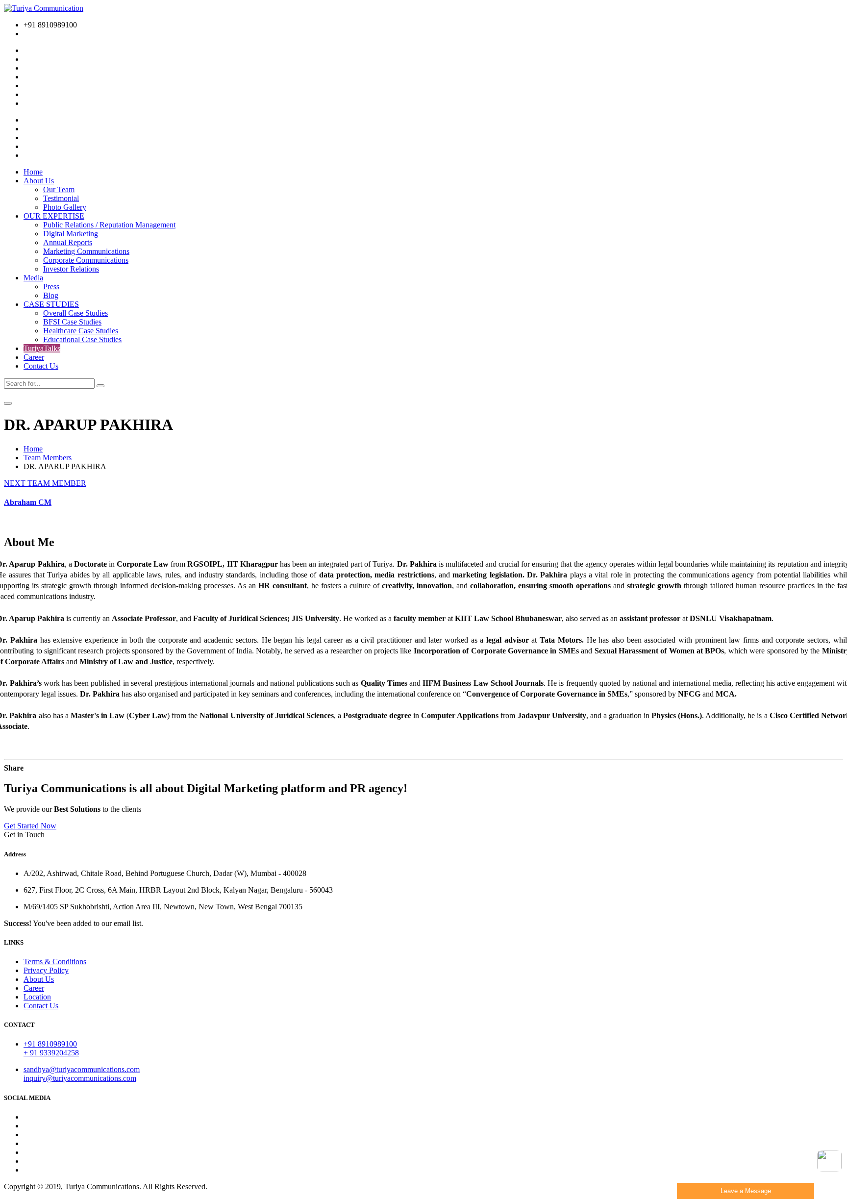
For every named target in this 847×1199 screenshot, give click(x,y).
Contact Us (41, 366)
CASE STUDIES (51, 304)
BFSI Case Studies (72, 322)
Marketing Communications (86, 251)
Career (34, 357)
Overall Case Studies (75, 313)
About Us (39, 180)
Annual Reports (67, 242)
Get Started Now (30, 826)
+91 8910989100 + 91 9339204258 (51, 1048)
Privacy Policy (46, 970)
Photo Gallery (64, 207)
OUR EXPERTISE (54, 216)
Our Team (59, 189)
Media (33, 278)
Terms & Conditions (55, 961)
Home (33, 172)
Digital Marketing (70, 233)
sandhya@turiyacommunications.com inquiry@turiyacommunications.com (82, 1073)
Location (37, 997)
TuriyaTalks (42, 348)
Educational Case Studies (82, 339)
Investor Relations (71, 269)
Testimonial (61, 198)
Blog (50, 295)
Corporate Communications (85, 260)
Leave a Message (746, 1191)
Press (51, 286)
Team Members (48, 457)
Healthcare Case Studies (80, 330)
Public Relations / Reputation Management (109, 225)
